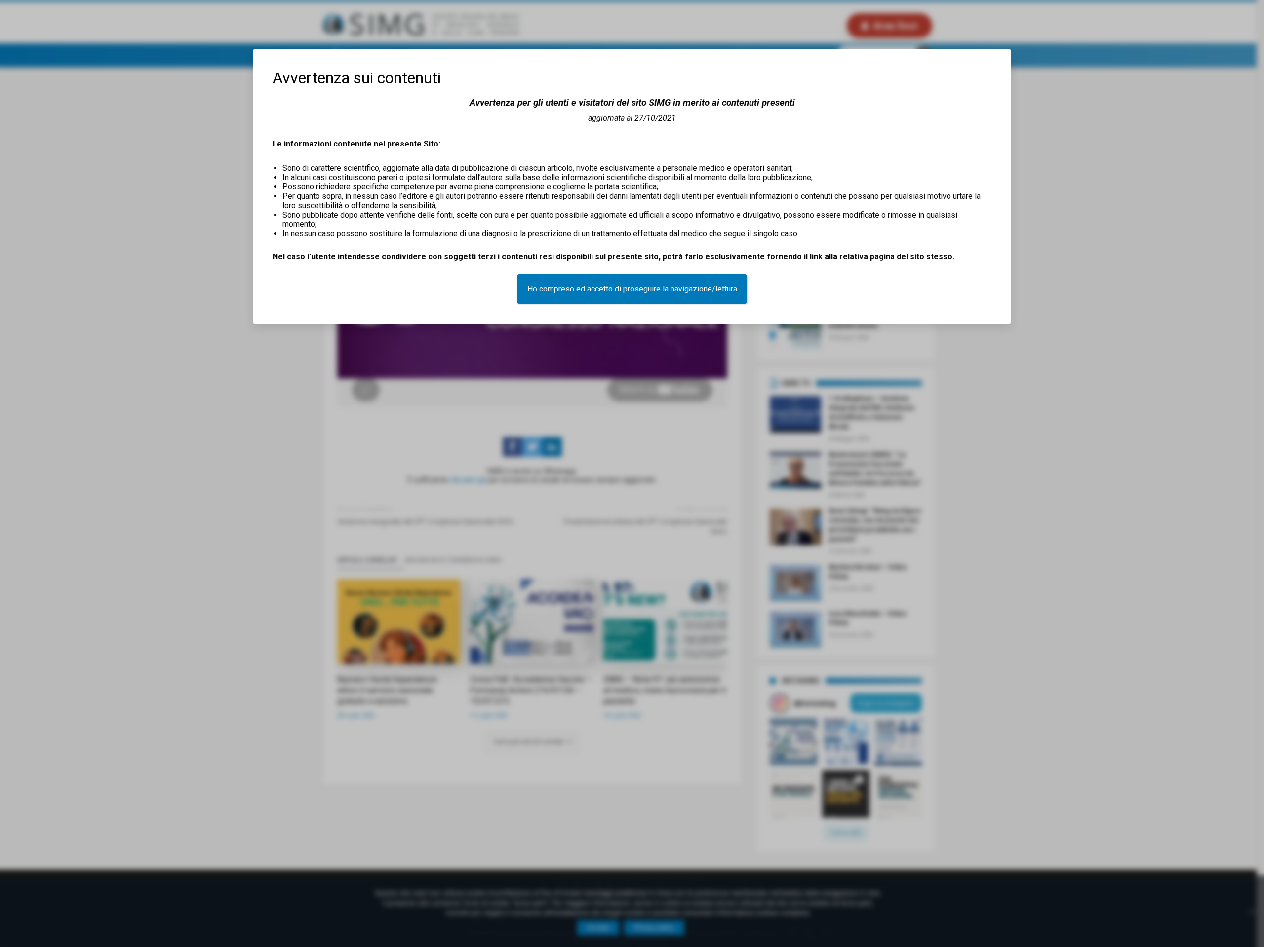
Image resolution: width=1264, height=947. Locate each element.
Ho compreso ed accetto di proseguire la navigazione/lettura (632, 288)
